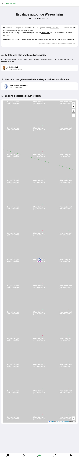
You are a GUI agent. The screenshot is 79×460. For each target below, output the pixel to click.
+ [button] (73, 103)
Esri (57, 421)
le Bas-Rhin (54, 28)
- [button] (73, 106)
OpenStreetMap (64, 421)
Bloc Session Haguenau (66, 39)
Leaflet (52, 421)
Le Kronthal (45, 33)
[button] (39, 260)
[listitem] (39, 86)
